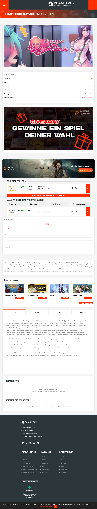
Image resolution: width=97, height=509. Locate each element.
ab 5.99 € (42, 298)
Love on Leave (77, 295)
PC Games (26, 456)
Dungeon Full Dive (10, 295)
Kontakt (63, 463)
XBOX (44, 460)
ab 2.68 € (65, 298)
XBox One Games (28, 466)
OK (55, 507)
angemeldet (36, 407)
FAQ (62, 456)
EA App (44, 472)
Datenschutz (65, 469)
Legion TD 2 (53, 295)
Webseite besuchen (87, 98)
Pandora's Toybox (33, 295)
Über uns (64, 460)
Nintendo (45, 463)
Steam (44, 466)
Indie (92, 78)
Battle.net (45, 469)
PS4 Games (27, 460)
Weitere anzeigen (86, 303)
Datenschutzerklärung (46, 507)
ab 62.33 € (19, 298)
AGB (62, 466)
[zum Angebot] (88, 188)
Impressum (64, 472)
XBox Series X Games (30, 469)
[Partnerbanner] (48, 128)
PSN (43, 456)
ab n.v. (88, 298)
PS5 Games (27, 463)
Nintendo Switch (28, 472)
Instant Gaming (16, 187)
